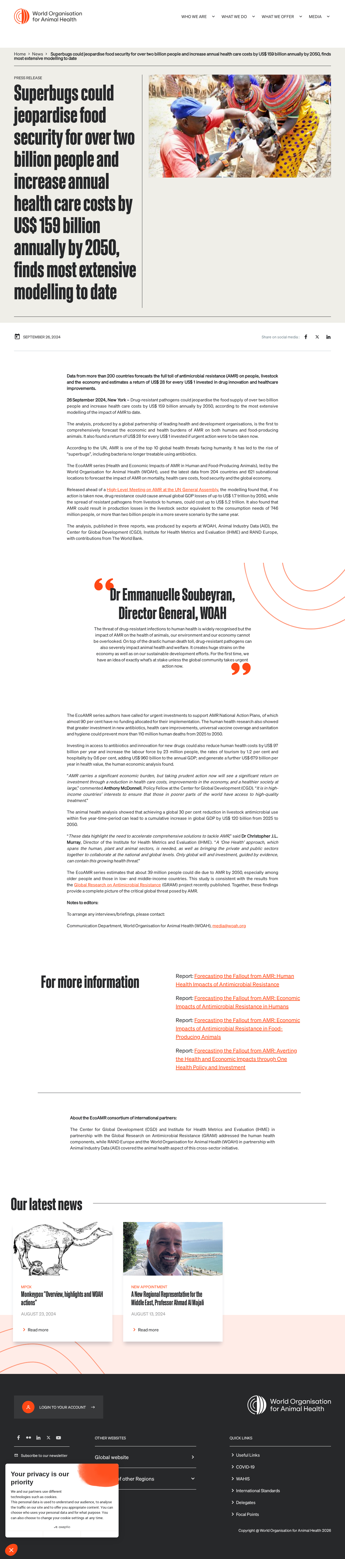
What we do (234, 16)
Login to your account (62, 1407)
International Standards (258, 1490)
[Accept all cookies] (100, 1534)
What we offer (278, 16)
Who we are (194, 16)
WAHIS (243, 1478)
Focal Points (247, 1514)
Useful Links (248, 1455)
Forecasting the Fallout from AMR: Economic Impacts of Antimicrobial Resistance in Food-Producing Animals (238, 1028)
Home (20, 54)
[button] (11, 1549)
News (37, 54)
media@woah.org (229, 925)
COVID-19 (245, 1467)
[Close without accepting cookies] (24, 1534)
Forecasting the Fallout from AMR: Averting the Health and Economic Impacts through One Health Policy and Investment (236, 1059)
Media (315, 16)
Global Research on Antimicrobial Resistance (117, 884)
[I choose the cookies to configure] (62, 1534)
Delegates (246, 1502)
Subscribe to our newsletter (44, 1455)
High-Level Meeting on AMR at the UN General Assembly (162, 489)
